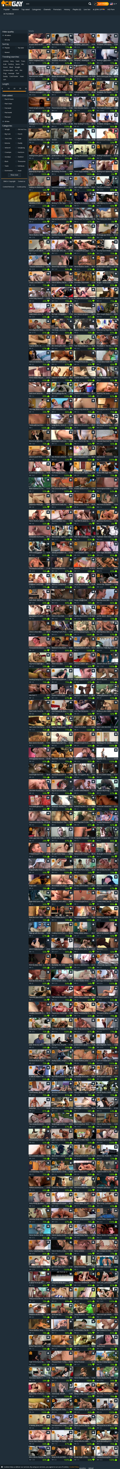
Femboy (11, 64)
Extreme (7, 143)
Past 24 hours (9, 99)
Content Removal (8, 187)
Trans (23, 61)
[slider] (2, 91)
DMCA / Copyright (9, 181)
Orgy (4, 73)
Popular (7, 48)
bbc (22, 64)
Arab (4, 64)
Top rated (21, 48)
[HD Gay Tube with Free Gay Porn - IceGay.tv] (12, 4)
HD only (7, 40)
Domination (9, 171)
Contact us (21, 181)
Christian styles (8, 70)
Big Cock (7, 134)
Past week (8, 108)
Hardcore (21, 152)
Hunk (19, 139)
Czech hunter (13, 76)
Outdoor (21, 157)
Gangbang (21, 148)
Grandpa (8, 157)
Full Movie (21, 166)
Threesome (21, 161)
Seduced (7, 148)
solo (16, 70)
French (5, 67)
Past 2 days (8, 103)
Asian (22, 76)
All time (7, 121)
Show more (14, 175)
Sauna (18, 64)
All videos (8, 35)
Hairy (12, 61)
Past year (8, 117)
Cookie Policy (74, 1467)
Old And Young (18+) (22, 129)
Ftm (21, 70)
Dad (17, 73)
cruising (5, 61)
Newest (7, 52)
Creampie (8, 152)
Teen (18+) (8, 139)
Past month (8, 112)
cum (4, 79)
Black (11, 67)
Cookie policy (21, 187)
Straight (17, 67)
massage (11, 73)
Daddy (5, 76)
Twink (17, 61)
